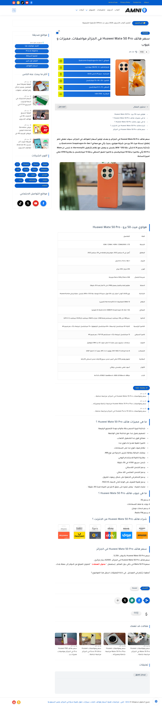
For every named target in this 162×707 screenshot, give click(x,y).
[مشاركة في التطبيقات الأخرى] (118, 600)
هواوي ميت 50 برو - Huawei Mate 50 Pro (129, 114)
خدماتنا (146, 2)
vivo (20, 180)
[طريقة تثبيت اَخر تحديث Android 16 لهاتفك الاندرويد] (41, 144)
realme (21, 175)
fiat (18, 170)
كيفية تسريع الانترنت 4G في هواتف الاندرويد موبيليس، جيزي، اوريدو (24, 116)
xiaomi (44, 186)
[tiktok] (22, 2)
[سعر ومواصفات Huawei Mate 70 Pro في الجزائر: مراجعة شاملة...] (139, 639)
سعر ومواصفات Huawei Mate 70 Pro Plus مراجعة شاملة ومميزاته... (119, 404)
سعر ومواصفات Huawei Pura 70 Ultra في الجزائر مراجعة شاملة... (120, 411)
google (44, 175)
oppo (33, 175)
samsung (32, 180)
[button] (139, 600)
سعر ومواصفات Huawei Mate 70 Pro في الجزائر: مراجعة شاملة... (120, 396)
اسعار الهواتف (32, 66)
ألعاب (117, 10)
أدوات (81, 10)
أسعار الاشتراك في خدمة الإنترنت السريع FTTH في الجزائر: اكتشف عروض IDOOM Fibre (23, 102)
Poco (34, 170)
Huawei (145, 33)
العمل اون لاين (32, 61)
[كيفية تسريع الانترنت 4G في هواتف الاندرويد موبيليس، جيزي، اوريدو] (41, 115)
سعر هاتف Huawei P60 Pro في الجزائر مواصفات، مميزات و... (67, 652)
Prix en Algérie (32, 51)
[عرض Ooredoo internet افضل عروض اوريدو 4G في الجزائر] (41, 129)
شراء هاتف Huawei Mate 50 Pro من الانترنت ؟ (127, 126)
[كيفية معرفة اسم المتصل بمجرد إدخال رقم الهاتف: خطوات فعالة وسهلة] (41, 86)
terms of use (113, 2)
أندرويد (110, 10)
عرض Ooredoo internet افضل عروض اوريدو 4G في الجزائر (23, 131)
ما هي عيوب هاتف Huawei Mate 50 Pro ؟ (129, 122)
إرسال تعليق (140, 675)
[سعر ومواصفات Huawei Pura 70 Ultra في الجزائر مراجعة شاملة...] (90, 639)
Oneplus (44, 170)
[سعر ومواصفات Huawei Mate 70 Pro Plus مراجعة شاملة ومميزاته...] (114, 639)
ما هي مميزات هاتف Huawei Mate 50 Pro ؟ (129, 118)
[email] (13, 2)
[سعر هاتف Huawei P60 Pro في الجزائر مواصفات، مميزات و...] (66, 639)
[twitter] (28, 203)
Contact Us (137, 2)
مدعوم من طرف (36, 43)
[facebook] (31, 2)
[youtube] (27, 2)
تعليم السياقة (31, 56)
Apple (45, 164)
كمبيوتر (92, 10)
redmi (45, 180)
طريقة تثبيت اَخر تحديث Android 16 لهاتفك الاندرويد (24, 145)
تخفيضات (101, 10)
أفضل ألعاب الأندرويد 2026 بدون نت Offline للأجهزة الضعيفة (106, 23)
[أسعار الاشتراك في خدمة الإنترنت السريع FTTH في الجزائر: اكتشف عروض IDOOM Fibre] (41, 100)
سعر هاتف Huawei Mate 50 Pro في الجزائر (129, 129)
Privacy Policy (125, 2)
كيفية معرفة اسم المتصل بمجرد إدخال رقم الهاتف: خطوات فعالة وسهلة (23, 88)
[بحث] (14, 10)
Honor (36, 164)
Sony (26, 170)
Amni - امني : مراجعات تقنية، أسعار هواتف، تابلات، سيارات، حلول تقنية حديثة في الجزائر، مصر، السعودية (89, 702)
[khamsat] (18, 2)
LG (18, 164)
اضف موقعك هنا (32, 46)
